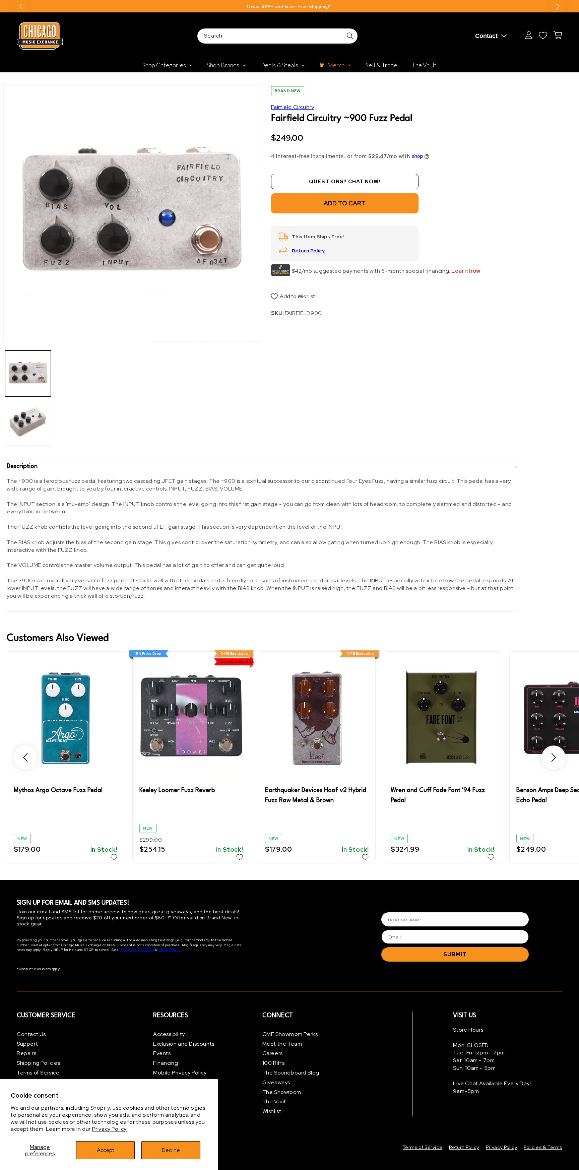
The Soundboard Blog (290, 1072)
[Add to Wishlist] (114, 857)
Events (162, 1053)
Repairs (26, 1053)
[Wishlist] (542, 35)
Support (27, 1043)
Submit (455, 954)
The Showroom (281, 1092)
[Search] (350, 35)
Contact (486, 35)
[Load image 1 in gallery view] (28, 373)
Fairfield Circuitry (292, 107)
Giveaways (276, 1082)
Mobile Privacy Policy (180, 1072)
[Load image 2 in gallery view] (28, 423)
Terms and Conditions (137, 950)
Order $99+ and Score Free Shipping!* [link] (289, 6)
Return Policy (308, 251)
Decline (171, 1150)
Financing (165, 1063)
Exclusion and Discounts (183, 1043)
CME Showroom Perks (290, 1034)
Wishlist (271, 1111)
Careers (272, 1053)
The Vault (274, 1101)
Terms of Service (38, 1072)
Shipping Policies (38, 1063)
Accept (105, 1150)
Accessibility (169, 1034)
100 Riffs (273, 1063)
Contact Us (31, 1034)
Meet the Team (282, 1043)
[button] (262, 466)
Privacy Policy (109, 1128)
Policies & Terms (543, 1147)
